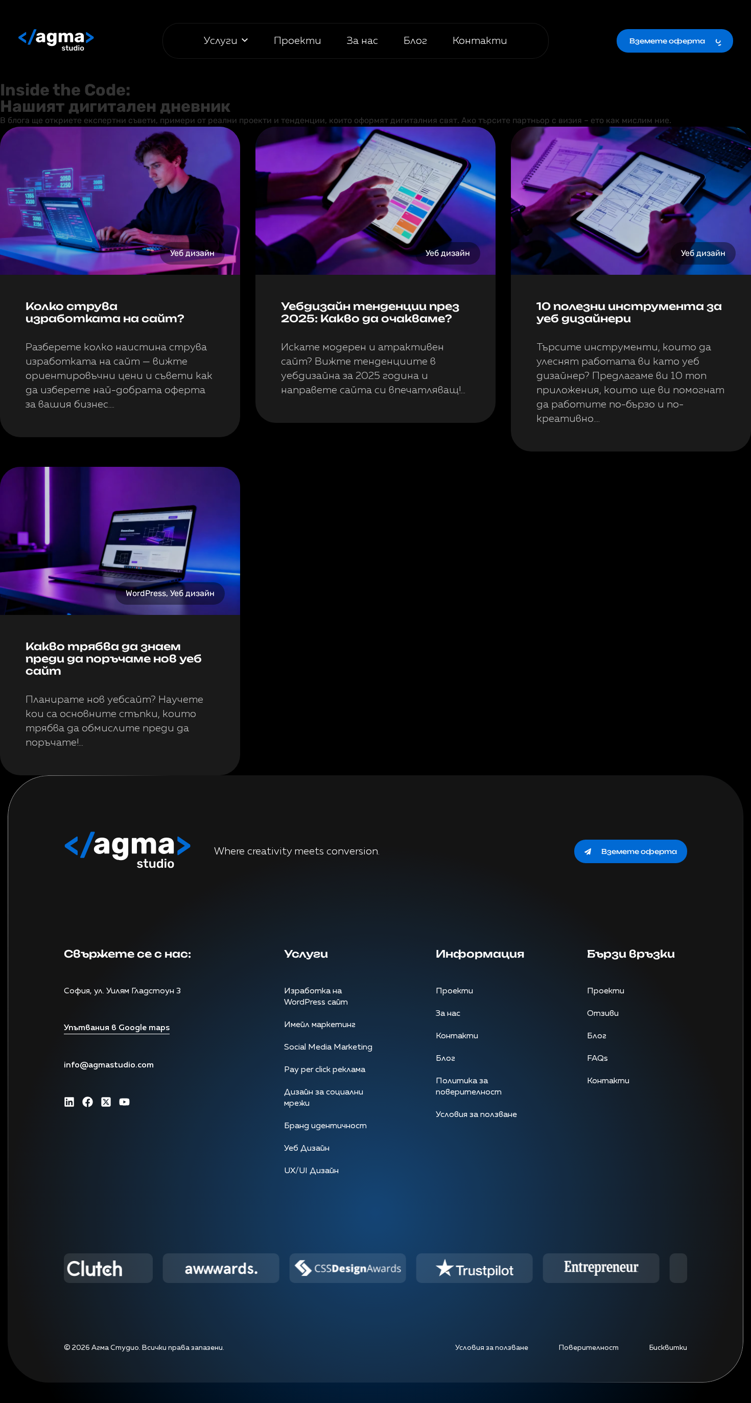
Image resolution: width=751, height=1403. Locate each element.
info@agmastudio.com (109, 1065)
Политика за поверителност (469, 1087)
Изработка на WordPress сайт (316, 997)
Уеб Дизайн (307, 1149)
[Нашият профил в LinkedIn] (69, 1102)
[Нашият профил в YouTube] (124, 1102)
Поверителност (589, 1347)
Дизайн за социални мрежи (323, 1098)
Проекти (297, 41)
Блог (415, 41)
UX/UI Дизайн (311, 1171)
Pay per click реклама (324, 1070)
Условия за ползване (476, 1115)
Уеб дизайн (192, 253)
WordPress (146, 593)
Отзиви (603, 1014)
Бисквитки (668, 1347)
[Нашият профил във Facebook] (87, 1102)
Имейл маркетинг (320, 1025)
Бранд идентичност (325, 1126)
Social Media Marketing (328, 1047)
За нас (362, 41)
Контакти (480, 41)
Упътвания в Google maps (117, 1028)
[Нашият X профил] (106, 1102)
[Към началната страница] (56, 41)
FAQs (597, 1059)
